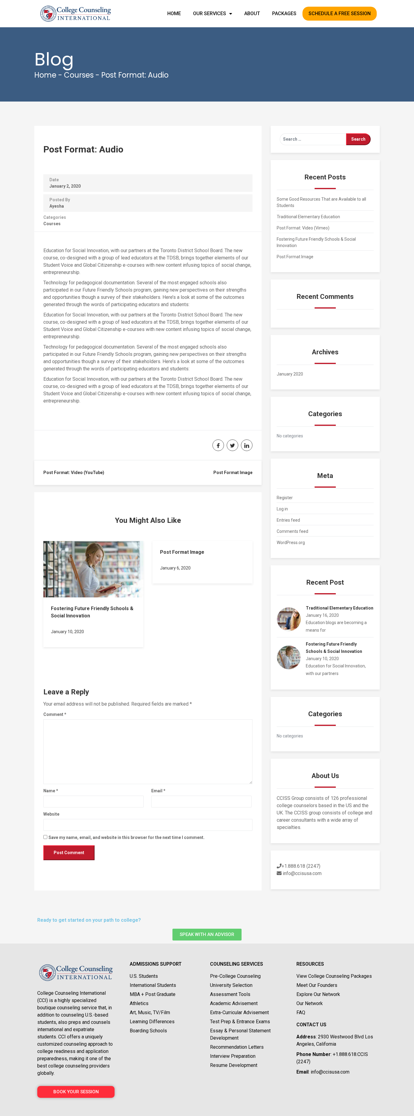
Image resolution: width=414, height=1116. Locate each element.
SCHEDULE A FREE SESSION (340, 13)
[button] (207, 935)
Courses (79, 75)
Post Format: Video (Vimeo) (303, 228)
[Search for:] (313, 139)
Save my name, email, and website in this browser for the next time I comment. (126, 837)
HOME (174, 13)
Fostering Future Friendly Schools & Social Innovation (316, 242)
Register (285, 497)
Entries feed (288, 520)
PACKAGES (284, 13)
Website (51, 814)
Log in (282, 508)
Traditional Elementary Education (308, 216)
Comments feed (292, 531)
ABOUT (252, 13)
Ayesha (56, 206)
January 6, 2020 (175, 568)
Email (158, 790)
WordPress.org (291, 542)
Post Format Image (232, 472)
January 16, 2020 (322, 615)
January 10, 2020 (67, 631)
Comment (54, 714)
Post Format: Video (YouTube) (73, 472)
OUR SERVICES (209, 13)
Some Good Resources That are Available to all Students (321, 202)
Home (45, 75)
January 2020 (290, 374)
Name (50, 790)
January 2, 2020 (65, 186)
